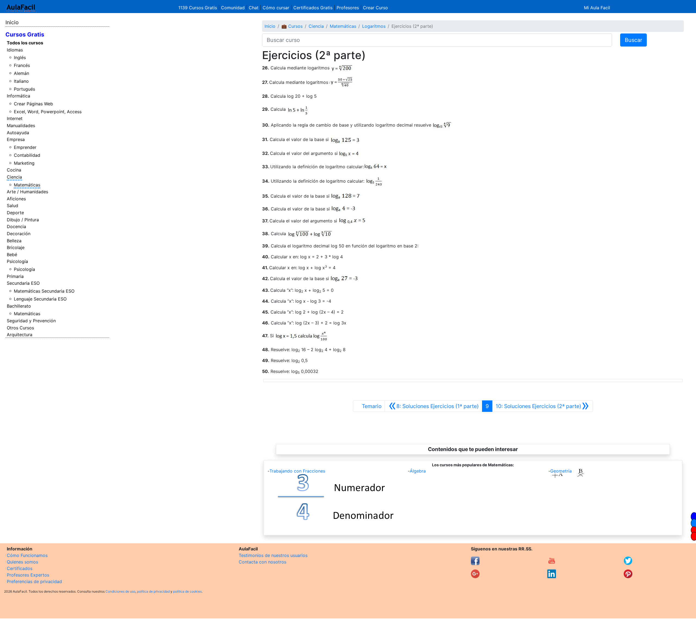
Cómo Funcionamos (27, 555)
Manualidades (21, 125)
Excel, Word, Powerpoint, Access (48, 111)
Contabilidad (27, 155)
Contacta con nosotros (262, 562)
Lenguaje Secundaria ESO (40, 299)
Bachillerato (19, 306)
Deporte (15, 212)
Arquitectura (19, 334)
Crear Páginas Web (33, 103)
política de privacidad (153, 591)
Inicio (11, 22)
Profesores (348, 7)
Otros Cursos (20, 327)
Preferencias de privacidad (34, 581)
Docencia (16, 226)
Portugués (24, 89)
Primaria (15, 276)
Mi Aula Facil (597, 7)
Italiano (21, 81)
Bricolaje (15, 247)
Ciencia (14, 177)
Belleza (14, 240)
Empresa (16, 139)
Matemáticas (27, 185)
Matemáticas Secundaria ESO (44, 291)
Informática (18, 96)
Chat (254, 7)
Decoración (18, 233)
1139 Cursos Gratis (198, 7)
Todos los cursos (25, 42)
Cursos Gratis (24, 34)
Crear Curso (375, 7)
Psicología (17, 261)
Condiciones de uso (120, 591)
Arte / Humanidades (27, 191)
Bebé (12, 254)
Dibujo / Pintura (23, 219)
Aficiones (16, 198)
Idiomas (15, 50)
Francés (22, 65)
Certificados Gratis (313, 7)
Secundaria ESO (23, 283)
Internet (15, 118)
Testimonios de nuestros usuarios (273, 555)
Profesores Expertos (28, 575)
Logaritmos (374, 26)
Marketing (24, 163)
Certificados (19, 568)
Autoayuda (18, 132)
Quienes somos (22, 562)
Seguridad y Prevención (31, 320)
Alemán (21, 73)
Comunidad (233, 7)
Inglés (20, 57)
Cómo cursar (276, 7)
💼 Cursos (292, 26)
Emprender (25, 147)
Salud (12, 205)
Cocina (14, 170)
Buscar (633, 40)
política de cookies (187, 591)
